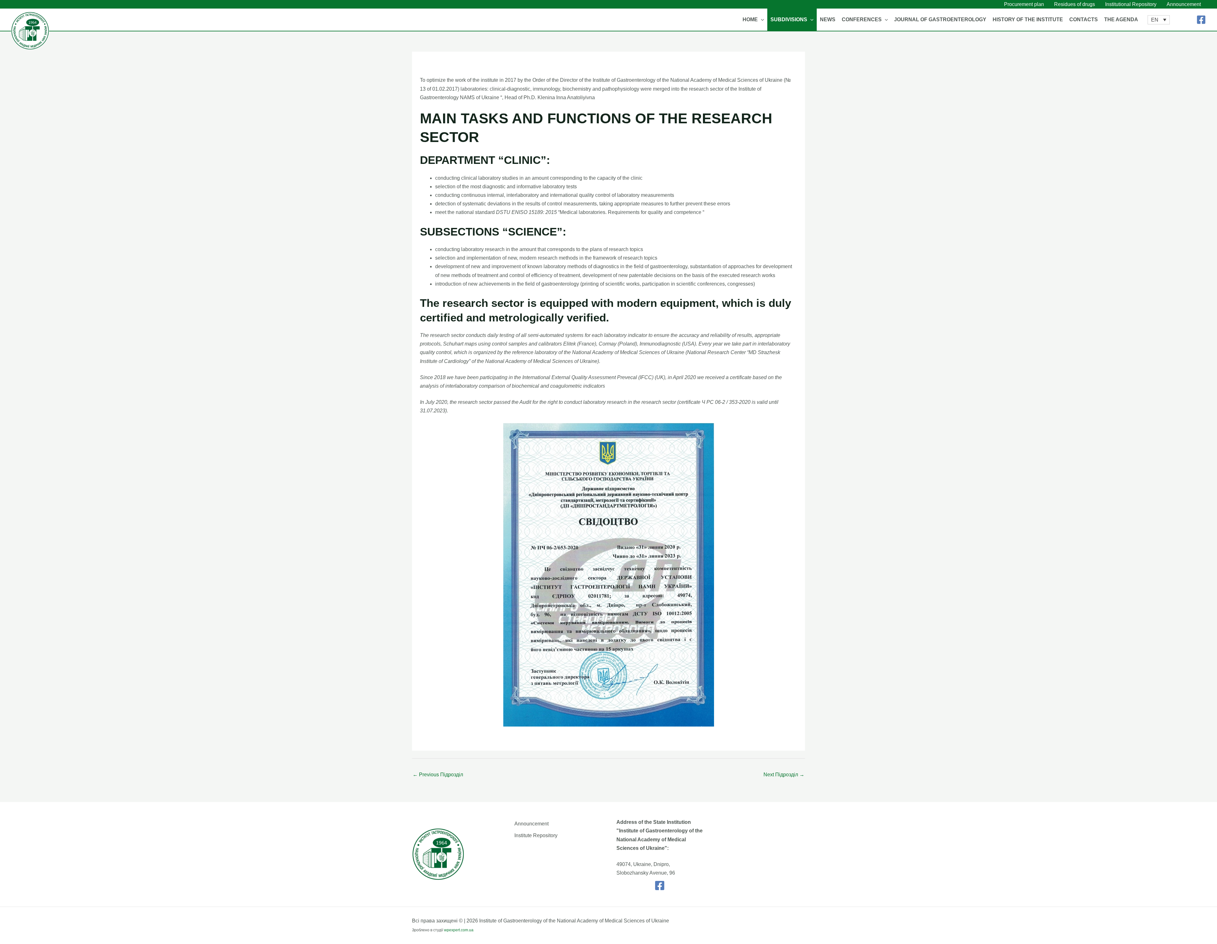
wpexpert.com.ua (458, 930)
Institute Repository (535, 835)
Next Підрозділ (783, 774)
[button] (761, 20)
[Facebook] (1201, 19)
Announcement (531, 823)
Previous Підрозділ (438, 774)
